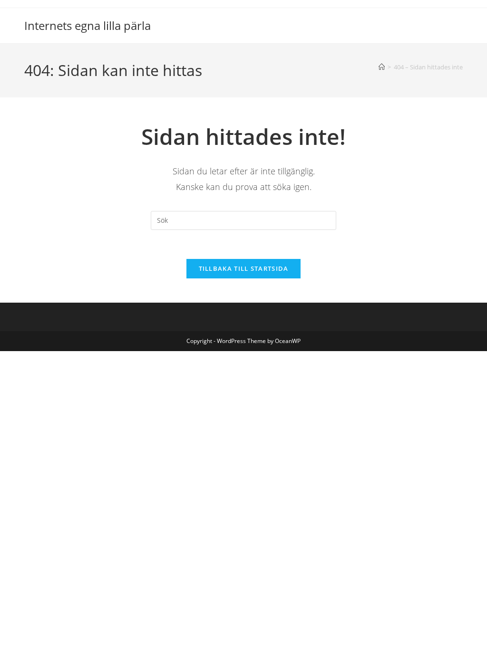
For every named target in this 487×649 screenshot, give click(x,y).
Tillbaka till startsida (244, 268)
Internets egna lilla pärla (87, 25)
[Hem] (382, 67)
